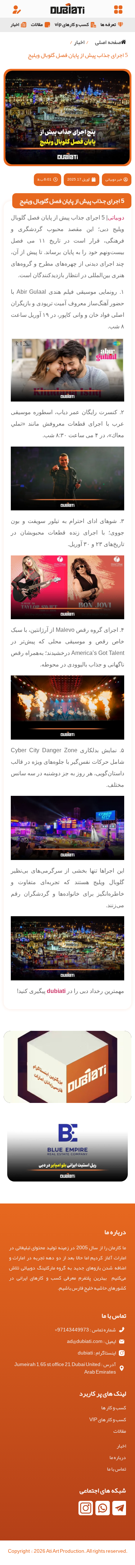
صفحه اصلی (108, 42)
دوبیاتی (116, 217)
